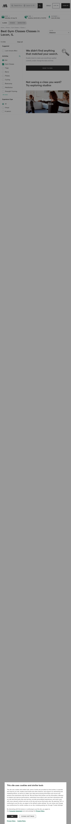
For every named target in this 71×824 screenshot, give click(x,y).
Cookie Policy (21, 821)
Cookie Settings (27, 816)
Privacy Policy (40, 811)
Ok (12, 816)
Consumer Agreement (15, 811)
